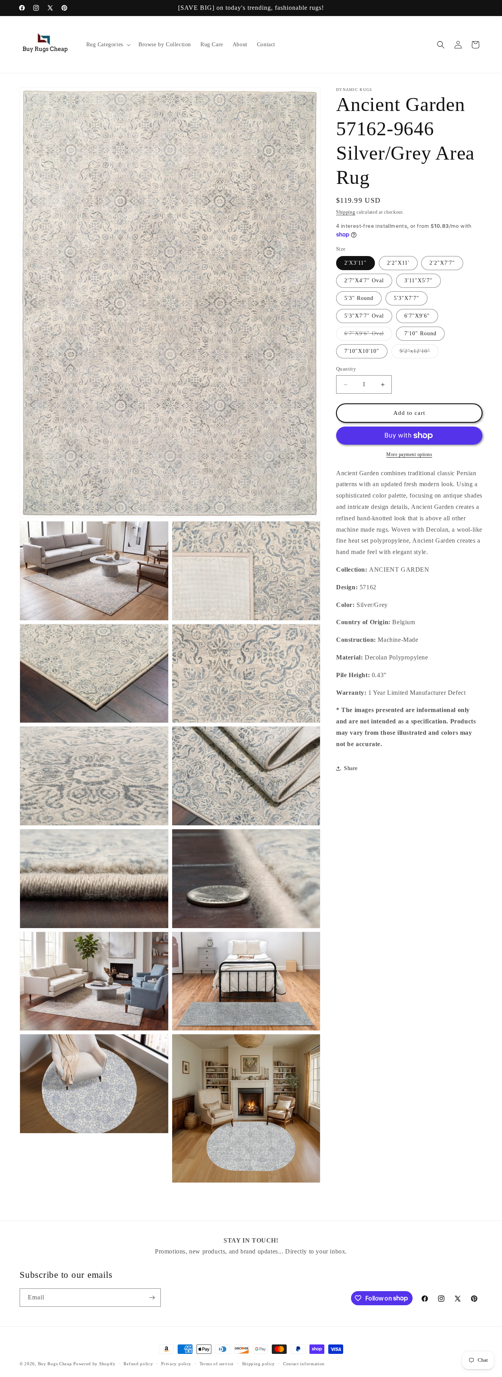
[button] (108, 44)
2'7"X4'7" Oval (364, 281)
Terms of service (217, 1363)
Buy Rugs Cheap (55, 1363)
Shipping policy (258, 1363)
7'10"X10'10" (361, 351)
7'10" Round (420, 334)
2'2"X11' (398, 263)
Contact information (304, 1363)
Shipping (345, 212)
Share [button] (351, 769)
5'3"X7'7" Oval (364, 316)
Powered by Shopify (94, 1363)
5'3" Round (358, 299)
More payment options (409, 454)
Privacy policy (176, 1363)
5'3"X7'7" (406, 299)
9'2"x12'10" (419, 353)
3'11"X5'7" (418, 281)
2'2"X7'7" (442, 263)
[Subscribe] (151, 1297)
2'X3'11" (355, 263)
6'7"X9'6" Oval (368, 336)
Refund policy (138, 1363)
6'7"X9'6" (417, 316)
